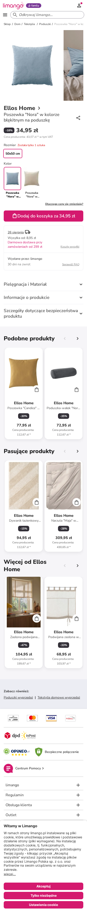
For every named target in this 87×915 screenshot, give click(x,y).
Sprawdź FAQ (70, 264)
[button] (28, 137)
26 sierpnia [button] (16, 232)
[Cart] (36, 389)
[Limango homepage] (13, 5)
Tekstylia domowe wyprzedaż (59, 697)
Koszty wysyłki (70, 246)
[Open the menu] (5, 14)
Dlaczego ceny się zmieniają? (64, 204)
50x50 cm (13, 153)
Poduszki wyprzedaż (18, 697)
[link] (31, 182)
